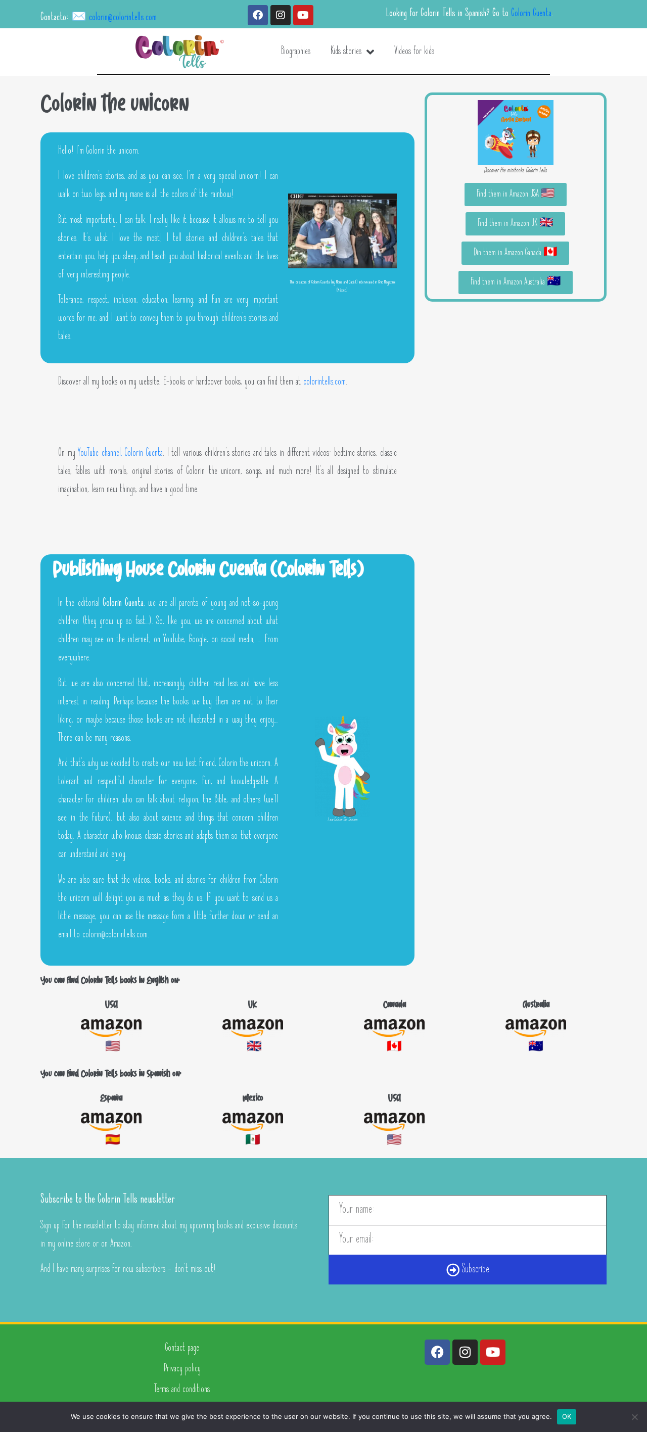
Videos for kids (414, 52)
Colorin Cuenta (531, 14)
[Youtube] (303, 15)
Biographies (295, 52)
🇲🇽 (252, 1141)
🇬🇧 (253, 1048)
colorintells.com (324, 382)
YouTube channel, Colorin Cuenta (120, 453)
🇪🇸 (111, 1141)
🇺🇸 (111, 1048)
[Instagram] (280, 15)
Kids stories (346, 52)
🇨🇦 (394, 1048)
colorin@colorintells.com (123, 18)
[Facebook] (258, 15)
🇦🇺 (535, 1048)
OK (567, 1416)
